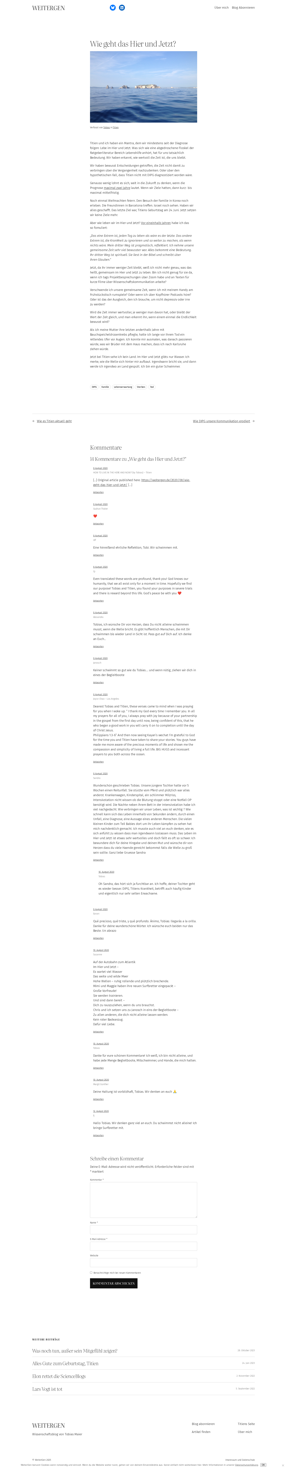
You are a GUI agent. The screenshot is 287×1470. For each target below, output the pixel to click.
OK (263, 1465)
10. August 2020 (106, 872)
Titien (116, 127)
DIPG (94, 387)
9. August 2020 (100, 468)
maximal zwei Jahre (117, 188)
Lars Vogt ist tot (47, 1389)
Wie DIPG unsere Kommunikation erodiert (221, 421)
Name (94, 1222)
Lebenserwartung (123, 387)
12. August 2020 (101, 1111)
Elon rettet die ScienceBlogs (59, 1376)
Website (94, 1255)
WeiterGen (48, 7)
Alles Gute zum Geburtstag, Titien (65, 1363)
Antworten (98, 492)
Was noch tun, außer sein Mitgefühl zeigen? (74, 1351)
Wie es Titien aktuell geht (54, 421)
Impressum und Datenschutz (240, 1460)
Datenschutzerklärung (246, 1465)
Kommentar (97, 1179)
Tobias (106, 127)
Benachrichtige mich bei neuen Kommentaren (117, 1272)
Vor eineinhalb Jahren (156, 223)
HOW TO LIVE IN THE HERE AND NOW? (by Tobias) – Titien (122, 472)
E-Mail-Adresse (98, 1239)
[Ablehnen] (283, 1465)
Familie (105, 387)
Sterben (141, 387)
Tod (152, 387)
